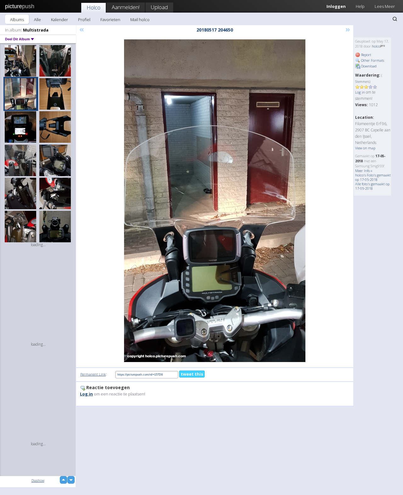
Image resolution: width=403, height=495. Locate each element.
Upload (159, 7)
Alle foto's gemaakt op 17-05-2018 (372, 186)
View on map (365, 148)
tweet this (192, 374)
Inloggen (336, 6)
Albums (17, 19)
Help (360, 6)
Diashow (37, 480)
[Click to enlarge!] (214, 200)
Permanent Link (93, 374)
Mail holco (140, 19)
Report (365, 54)
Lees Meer (385, 6)
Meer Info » (363, 170)
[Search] (395, 19)
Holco (93, 7)
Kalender (59, 19)
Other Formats (372, 60)
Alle (37, 19)
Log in (360, 92)
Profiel (84, 19)
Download (368, 66)
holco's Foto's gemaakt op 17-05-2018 (373, 177)
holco (376, 46)
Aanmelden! (125, 7)
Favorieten (110, 19)
